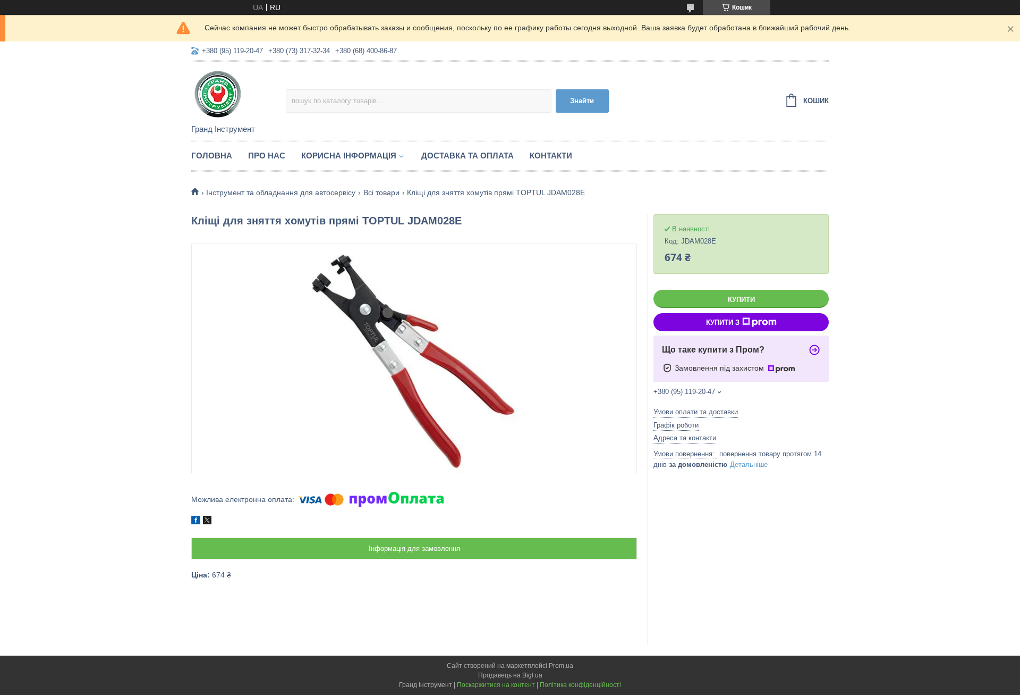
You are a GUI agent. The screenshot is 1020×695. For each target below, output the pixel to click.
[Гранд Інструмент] (238, 93)
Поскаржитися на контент (496, 685)
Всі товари (381, 192)
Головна (211, 156)
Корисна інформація (348, 156)
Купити (741, 300)
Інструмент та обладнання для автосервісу (280, 192)
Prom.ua (561, 665)
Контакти (551, 156)
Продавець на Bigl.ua (510, 675)
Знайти (582, 101)
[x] (207, 521)
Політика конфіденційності (580, 685)
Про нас (266, 156)
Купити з (723, 322)
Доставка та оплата (467, 156)
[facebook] (195, 521)
